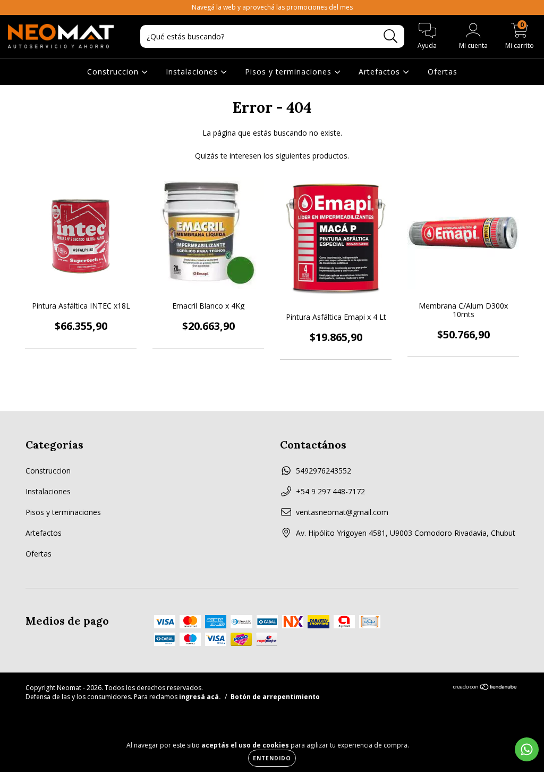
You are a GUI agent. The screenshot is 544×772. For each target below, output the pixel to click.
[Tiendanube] (485, 688)
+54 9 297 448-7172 (330, 491)
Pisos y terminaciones (289, 72)
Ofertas (442, 72)
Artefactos (381, 72)
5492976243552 (323, 471)
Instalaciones (193, 72)
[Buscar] (390, 36)
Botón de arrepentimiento (275, 696)
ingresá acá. (200, 696)
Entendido (272, 758)
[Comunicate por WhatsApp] (527, 749)
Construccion (114, 72)
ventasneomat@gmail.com (342, 512)
